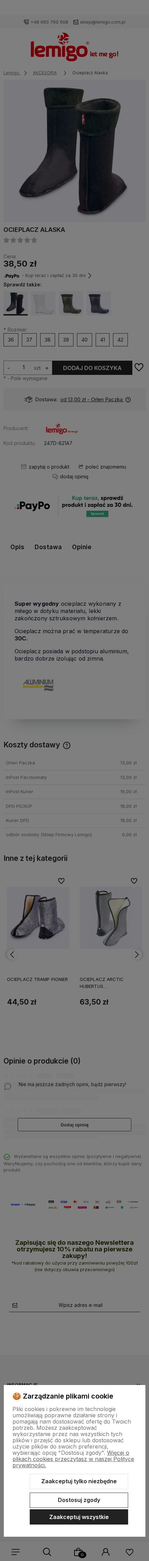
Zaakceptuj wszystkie (79, 1516)
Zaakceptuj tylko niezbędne (79, 1481)
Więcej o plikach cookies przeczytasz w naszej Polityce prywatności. (73, 1459)
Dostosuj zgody (79, 1499)
